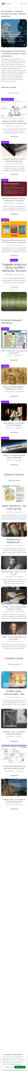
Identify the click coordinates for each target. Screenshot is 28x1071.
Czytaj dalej (14, 287)
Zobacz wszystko (14, 93)
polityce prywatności (16, 1064)
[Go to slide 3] (24, 45)
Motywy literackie (7, 99)
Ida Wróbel (9, 245)
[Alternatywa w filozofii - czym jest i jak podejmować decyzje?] (14, 33)
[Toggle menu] (25, 4)
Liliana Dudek (6, 41)
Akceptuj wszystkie (20, 1067)
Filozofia (7, 31)
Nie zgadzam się (8, 1067)
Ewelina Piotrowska (9, 203)
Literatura (5, 142)
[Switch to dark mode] (22, 3)
